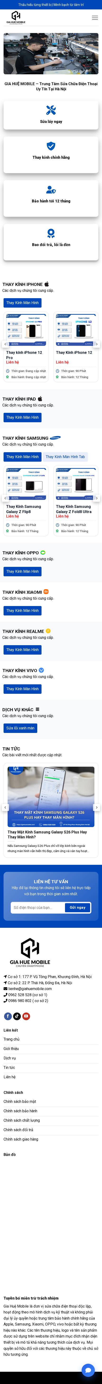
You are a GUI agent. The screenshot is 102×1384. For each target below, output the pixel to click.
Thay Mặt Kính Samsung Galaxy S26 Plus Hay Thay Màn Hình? (47, 834)
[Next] (96, 344)
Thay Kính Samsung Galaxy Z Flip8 (23, 509)
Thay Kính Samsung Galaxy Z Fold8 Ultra (74, 509)
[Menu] (94, 17)
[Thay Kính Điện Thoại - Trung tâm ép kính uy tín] (20, 17)
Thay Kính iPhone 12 (74, 352)
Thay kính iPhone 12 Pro (24, 355)
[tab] (23, 303)
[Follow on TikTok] (17, 1016)
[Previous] (5, 344)
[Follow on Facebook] (8, 1016)
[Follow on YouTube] (26, 1016)
